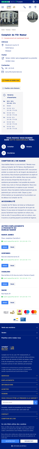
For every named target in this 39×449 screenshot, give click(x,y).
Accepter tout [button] (10, 441)
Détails (5, 247)
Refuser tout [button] (29, 441)
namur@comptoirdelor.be (13, 72)
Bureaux (8, 29)
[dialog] (19, 435)
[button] (19, 446)
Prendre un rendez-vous (12, 80)
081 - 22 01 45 (9, 68)
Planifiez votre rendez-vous (11, 338)
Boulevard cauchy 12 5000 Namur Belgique (12, 48)
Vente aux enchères (8, 327)
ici (27, 192)
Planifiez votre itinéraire (12, 88)
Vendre (3, 333)
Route (12, 247)
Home (3, 29)
